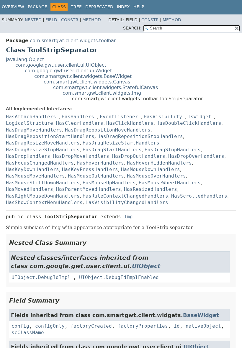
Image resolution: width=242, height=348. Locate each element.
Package (37, 6)
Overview (13, 6)
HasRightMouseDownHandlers (43, 196)
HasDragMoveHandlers (34, 130)
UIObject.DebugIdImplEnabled (119, 277)
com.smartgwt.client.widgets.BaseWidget (83, 76)
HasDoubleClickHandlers (188, 123)
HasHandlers (78, 116)
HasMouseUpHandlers (109, 183)
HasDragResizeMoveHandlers (43, 143)
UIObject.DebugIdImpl (41, 277)
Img (128, 216)
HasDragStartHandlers (112, 149)
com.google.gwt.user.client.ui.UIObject (60, 65)
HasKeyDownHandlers (32, 169)
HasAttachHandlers (31, 116)
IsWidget (199, 116)
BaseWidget (201, 315)
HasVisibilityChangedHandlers (127, 202)
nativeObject (203, 326)
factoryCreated (91, 326)
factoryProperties (143, 326)
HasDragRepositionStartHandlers (50, 136)
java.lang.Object (25, 59)
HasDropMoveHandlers (81, 156)
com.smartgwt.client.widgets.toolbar (73, 40)
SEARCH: (132, 28)
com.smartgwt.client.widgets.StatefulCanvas (105, 87)
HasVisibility (163, 116)
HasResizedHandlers (150, 189)
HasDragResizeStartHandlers (121, 143)
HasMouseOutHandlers (96, 176)
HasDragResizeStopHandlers (43, 149)
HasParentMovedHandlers (88, 189)
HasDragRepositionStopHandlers (140, 136)
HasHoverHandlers (100, 163)
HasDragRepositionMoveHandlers (108, 130)
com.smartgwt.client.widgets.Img (102, 93)
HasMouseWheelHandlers (170, 183)
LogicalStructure (29, 123)
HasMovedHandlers (29, 189)
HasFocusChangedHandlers (40, 163)
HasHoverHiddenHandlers (159, 163)
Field (51, 19)
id (177, 326)
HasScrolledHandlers (199, 196)
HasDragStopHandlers (173, 149)
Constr (70, 19)
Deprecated (99, 6)
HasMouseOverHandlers (156, 176)
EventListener (119, 116)
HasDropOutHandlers (138, 156)
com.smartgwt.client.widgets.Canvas (87, 82)
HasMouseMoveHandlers (35, 176)
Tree (76, 6)
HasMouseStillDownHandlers (43, 183)
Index (123, 6)
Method (91, 19)
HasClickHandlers (129, 123)
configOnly (50, 326)
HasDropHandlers (28, 156)
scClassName (28, 332)
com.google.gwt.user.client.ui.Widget (68, 70)
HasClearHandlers (79, 123)
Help (138, 6)
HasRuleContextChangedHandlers (125, 196)
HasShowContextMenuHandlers (44, 202)
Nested (33, 19)
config (20, 326)
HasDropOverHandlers (196, 156)
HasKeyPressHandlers (90, 169)
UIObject (146, 266)
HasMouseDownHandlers (150, 169)
